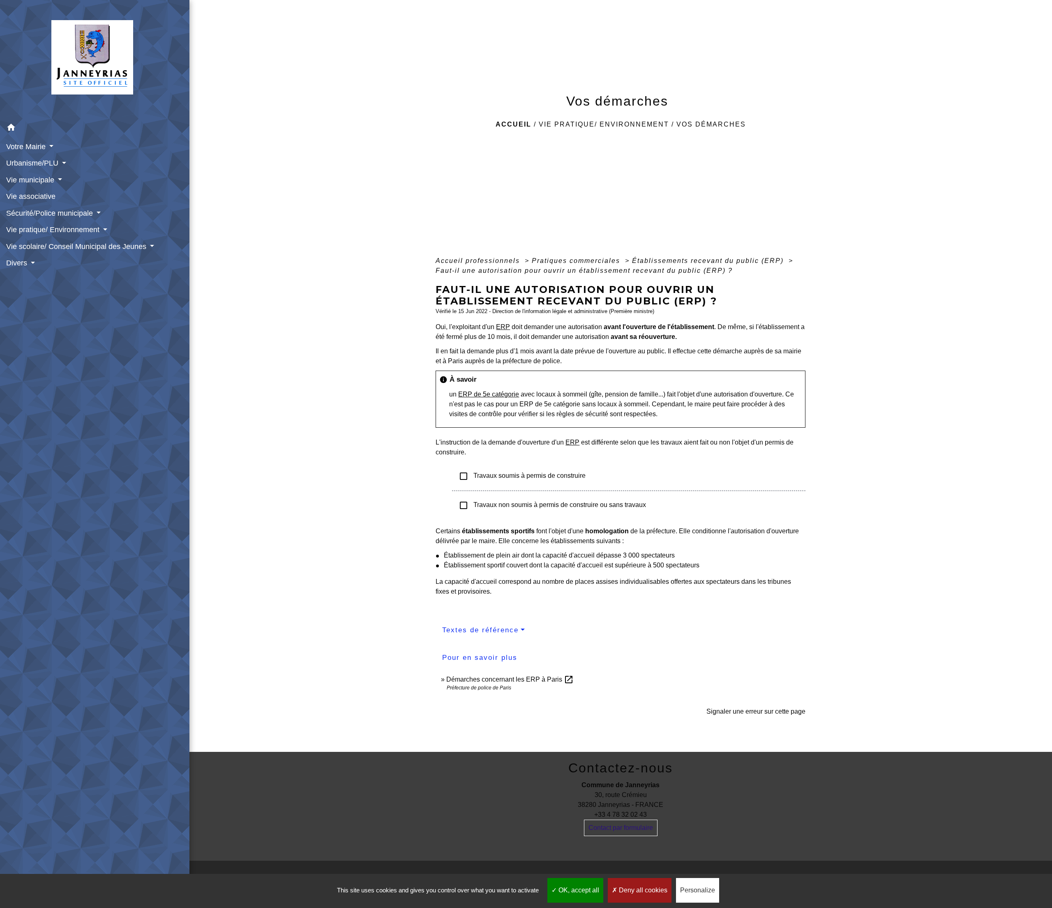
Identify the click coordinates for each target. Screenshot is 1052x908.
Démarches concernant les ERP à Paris (510, 679)
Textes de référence (480, 630)
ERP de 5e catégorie (488, 394)
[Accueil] (94, 59)
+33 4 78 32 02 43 (620, 814)
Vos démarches (711, 124)
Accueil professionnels (479, 260)
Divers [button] (17, 263)
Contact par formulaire (620, 827)
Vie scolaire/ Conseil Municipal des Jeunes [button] (77, 246)
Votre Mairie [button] (27, 147)
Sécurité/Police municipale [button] (50, 213)
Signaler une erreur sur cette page (755, 711)
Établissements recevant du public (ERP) (709, 260)
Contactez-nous (620, 768)
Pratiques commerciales (577, 260)
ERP (503, 326)
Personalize (697, 890)
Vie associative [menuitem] (30, 196)
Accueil (513, 124)
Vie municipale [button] (31, 180)
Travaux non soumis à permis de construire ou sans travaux (552, 505)
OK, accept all (578, 890)
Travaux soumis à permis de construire (522, 476)
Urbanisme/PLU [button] (33, 163)
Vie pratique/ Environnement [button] (54, 230)
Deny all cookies (642, 890)
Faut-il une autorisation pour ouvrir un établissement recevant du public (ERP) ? (584, 270)
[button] (94, 129)
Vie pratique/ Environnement (604, 124)
